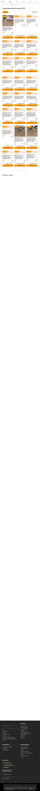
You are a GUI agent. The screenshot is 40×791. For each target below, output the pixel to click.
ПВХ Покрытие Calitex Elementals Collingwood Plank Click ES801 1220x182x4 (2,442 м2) (7, 63)
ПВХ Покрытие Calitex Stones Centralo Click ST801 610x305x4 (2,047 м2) (31, 62)
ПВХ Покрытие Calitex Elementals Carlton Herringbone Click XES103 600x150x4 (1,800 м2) (19, 139)
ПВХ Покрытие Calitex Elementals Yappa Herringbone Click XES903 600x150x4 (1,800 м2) (7, 114)
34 (24, 170)
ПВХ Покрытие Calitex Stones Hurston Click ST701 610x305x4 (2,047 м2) (7, 81)
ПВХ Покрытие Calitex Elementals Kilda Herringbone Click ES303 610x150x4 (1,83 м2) (31, 156)
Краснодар (6, 767)
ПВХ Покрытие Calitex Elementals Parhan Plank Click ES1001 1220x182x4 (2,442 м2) (19, 21)
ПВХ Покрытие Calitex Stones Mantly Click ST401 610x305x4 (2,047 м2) (31, 81)
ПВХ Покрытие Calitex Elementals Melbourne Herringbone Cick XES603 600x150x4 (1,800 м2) (31, 114)
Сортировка (34, 12)
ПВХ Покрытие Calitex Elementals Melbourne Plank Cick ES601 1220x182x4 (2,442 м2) (7, 46)
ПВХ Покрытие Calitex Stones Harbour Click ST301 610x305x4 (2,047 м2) (7, 97)
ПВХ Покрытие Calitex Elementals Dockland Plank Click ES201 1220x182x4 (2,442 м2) (7, 29)
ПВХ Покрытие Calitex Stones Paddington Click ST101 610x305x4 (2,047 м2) (31, 97)
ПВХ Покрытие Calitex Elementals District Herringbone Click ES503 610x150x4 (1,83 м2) (19, 157)
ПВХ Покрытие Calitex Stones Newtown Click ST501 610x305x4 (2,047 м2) (19, 81)
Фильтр (5, 12)
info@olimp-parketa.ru (9, 765)
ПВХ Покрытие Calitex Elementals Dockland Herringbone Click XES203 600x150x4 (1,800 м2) (7, 132)
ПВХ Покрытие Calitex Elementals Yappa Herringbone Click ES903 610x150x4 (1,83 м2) (7, 157)
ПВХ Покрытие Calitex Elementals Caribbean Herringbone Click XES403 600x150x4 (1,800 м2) (31, 139)
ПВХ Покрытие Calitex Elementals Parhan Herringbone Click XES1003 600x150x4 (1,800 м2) (19, 114)
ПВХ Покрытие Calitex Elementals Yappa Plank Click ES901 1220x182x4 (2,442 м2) (31, 21)
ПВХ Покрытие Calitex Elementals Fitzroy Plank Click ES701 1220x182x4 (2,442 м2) (19, 46)
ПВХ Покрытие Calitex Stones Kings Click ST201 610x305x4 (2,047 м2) (19, 97)
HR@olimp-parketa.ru (7, 771)
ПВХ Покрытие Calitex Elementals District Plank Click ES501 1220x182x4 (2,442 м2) (31, 46)
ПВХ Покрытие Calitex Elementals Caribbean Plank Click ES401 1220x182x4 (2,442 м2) (19, 63)
